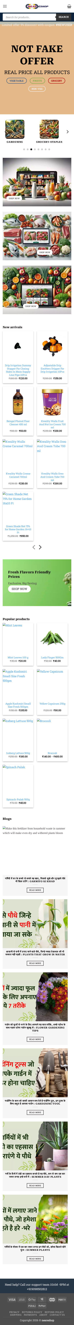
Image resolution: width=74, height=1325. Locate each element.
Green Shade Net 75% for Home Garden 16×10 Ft (18, 529)
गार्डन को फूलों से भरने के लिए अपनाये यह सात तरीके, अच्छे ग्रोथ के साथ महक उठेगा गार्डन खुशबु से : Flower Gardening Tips (35, 1027)
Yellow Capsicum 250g (52, 703)
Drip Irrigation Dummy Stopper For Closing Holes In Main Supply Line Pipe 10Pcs (18, 370)
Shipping (15, 1314)
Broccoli (52, 753)
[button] (5, 6)
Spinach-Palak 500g (18, 799)
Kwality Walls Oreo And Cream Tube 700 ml (52, 477)
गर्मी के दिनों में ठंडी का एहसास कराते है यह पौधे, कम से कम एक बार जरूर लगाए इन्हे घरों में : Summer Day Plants (35, 1175)
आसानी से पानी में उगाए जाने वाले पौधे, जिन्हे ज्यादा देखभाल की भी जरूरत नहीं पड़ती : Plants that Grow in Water (35, 953)
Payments (30, 1314)
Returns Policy (32, 1312)
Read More (35, 890)
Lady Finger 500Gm (52, 657)
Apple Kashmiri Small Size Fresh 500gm (18, 705)
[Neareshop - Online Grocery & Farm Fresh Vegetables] (37, 6)
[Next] (67, 131)
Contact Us (57, 1314)
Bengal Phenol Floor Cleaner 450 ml (18, 423)
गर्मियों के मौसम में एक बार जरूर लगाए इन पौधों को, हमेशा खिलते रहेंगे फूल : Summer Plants (35, 1248)
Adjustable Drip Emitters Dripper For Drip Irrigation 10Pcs (52, 368)
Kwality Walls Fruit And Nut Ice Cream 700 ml (52, 424)
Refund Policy (54, 1312)
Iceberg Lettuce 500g (18, 753)
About (43, 1314)
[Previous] (6, 131)
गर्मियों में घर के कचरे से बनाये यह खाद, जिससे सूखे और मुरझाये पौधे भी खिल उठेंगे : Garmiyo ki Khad (35, 880)
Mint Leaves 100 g (18, 657)
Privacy (14, 1312)
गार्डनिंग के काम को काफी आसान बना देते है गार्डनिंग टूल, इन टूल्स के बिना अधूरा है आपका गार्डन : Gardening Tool (35, 1102)
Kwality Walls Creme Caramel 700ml (18, 475)
